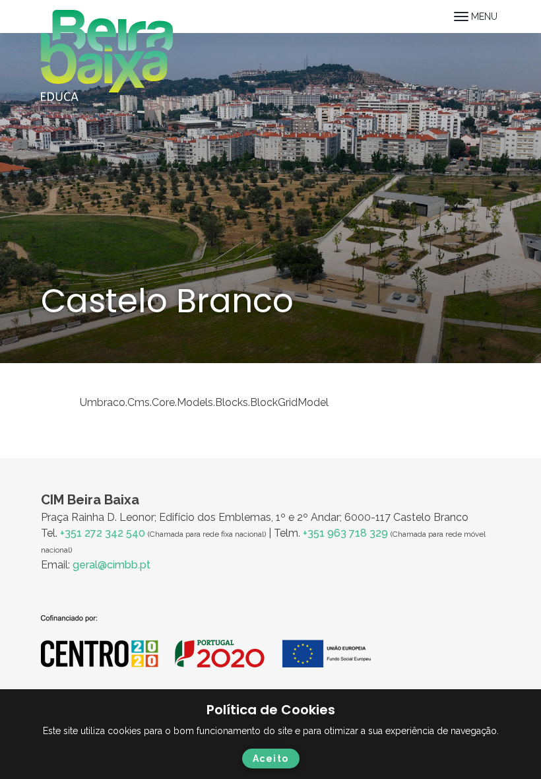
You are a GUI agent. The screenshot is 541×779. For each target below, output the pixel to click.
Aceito (271, 758)
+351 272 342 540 (102, 533)
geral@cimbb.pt (111, 565)
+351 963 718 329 (345, 533)
